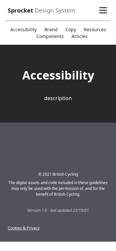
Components (50, 36)
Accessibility (23, 29)
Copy (70, 29)
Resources (95, 29)
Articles (80, 36)
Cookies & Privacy (24, 228)
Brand (51, 29)
